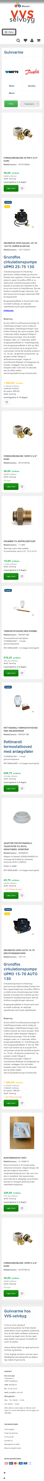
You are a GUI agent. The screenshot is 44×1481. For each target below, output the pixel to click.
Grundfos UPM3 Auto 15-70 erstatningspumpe (19, 952)
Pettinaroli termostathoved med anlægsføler (21, 729)
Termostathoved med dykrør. (20, 631)
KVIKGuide (9, 310)
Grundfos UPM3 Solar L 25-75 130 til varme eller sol (20, 244)
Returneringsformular (12, 1448)
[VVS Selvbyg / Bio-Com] (22, 13)
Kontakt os (8, 1440)
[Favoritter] (25, 40)
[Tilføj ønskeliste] (22, 188)
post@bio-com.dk (16, 1392)
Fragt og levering (11, 1433)
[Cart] (38, 40)
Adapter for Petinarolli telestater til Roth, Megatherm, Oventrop (18, 846)
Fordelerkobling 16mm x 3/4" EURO (20, 457)
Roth (9, 1350)
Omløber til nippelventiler (19, 541)
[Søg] (18, 40)
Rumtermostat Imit (15, 1157)
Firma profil (9, 1436)
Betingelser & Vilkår (12, 1444)
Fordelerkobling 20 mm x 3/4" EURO (21, 159)
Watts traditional (31, 1330)
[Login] (32, 40)
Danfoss (18, 1350)
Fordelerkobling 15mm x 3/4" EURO (20, 1264)
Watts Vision (15, 1330)
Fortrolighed (9, 1429)
